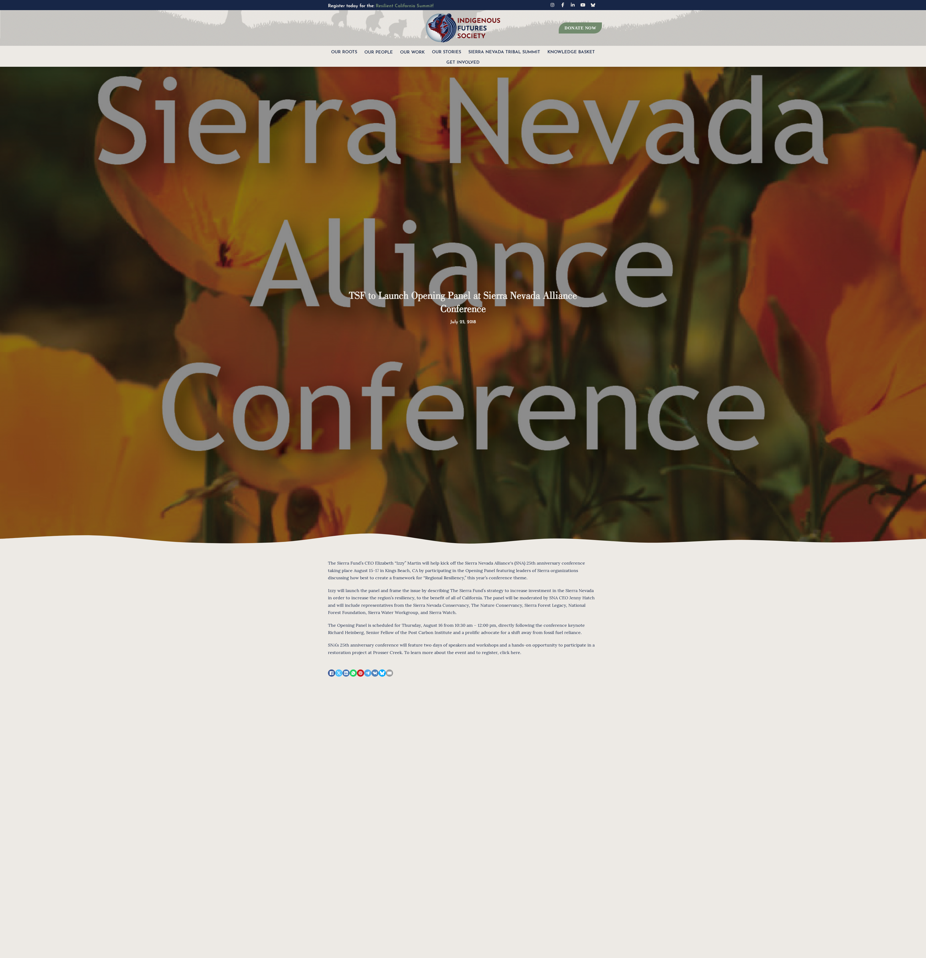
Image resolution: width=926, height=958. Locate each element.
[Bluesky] (382, 673)
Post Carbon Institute (430, 632)
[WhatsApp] (353, 673)
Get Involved (463, 61)
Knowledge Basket (571, 51)
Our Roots (344, 51)
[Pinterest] (360, 673)
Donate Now (580, 28)
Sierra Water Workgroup (393, 612)
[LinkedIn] (346, 673)
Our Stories (446, 51)
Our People (378, 51)
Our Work (412, 51)
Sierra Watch (442, 612)
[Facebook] (331, 673)
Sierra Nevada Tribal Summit (504, 51)
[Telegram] (367, 673)
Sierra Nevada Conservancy (441, 605)
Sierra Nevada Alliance (487, 563)
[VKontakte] (375, 673)
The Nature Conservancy (496, 605)
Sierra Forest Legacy (545, 605)
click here (510, 652)
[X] (338, 673)
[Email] (389, 673)
